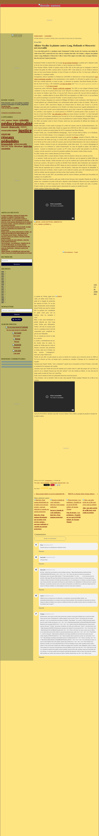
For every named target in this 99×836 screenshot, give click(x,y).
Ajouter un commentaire (50, 538)
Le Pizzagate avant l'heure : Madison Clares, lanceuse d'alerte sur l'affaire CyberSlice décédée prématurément (15, 236)
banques (15, 120)
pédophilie (24, 120)
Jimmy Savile (4, 146)
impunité (4, 127)
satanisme (9, 120)
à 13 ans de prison (65, 84)
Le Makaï (75, 137)
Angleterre (23, 127)
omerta (3, 120)
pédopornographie (20, 144)
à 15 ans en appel (52, 86)
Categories (47, 36)
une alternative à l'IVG (59, 114)
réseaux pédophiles (10, 139)
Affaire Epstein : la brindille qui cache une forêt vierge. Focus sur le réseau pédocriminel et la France (16, 252)
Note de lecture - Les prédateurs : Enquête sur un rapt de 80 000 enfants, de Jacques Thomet (15, 243)
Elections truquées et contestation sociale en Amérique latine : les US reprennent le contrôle (15, 219)
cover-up (5, 134)
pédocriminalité (16, 123)
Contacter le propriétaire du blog (11, 113)
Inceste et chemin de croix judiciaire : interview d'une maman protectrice (15, 240)
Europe (11, 146)
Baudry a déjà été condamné (62, 88)
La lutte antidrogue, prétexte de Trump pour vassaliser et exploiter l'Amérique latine (14, 216)
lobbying (28, 146)
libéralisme (18, 146)
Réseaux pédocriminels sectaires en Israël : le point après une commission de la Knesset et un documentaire (16, 228)
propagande (7, 144)
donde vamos (38, 36)
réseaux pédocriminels (9, 130)
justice (25, 130)
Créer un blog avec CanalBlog (10, 107)
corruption (5, 148)
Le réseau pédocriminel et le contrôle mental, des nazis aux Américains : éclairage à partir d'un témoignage (15, 248)
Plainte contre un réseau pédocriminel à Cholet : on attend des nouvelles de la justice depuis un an (16, 232)
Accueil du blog (5, 106)
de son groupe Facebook (70, 63)
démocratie (14, 127)
